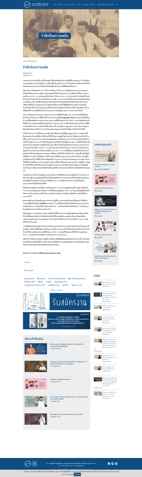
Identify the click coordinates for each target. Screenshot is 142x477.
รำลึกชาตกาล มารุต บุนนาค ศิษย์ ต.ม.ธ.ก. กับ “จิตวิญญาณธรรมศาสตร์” (109, 394)
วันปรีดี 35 (65, 285)
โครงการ (79, 5)
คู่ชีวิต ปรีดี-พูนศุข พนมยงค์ (76, 278)
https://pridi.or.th (87, 469)
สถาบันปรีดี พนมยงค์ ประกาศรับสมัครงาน (56, 301)
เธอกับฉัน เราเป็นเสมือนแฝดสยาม (60, 379)
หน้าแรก (55, 5)
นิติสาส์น (40, 282)
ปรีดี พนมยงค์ (41, 278)
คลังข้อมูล (86, 5)
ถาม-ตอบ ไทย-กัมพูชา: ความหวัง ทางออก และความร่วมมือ (108, 319)
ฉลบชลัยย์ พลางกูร (53, 285)
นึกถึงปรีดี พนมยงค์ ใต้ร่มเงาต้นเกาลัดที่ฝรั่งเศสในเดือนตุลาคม (105, 257)
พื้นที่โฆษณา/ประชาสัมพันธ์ (56, 290)
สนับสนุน (93, 5)
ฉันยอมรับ (77, 474)
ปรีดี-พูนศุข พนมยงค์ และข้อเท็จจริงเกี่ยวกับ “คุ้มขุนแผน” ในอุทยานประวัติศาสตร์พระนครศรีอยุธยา (68, 362)
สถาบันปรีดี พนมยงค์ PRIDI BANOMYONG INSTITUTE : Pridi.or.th (37, 4)
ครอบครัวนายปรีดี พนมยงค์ (56, 278)
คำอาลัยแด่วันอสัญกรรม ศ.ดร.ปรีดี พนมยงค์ (104, 165)
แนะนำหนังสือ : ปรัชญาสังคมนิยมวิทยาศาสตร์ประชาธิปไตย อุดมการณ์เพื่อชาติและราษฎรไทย (56, 320)
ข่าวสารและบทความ (70, 5)
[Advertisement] (56, 441)
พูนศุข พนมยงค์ (29, 278)
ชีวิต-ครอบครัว (32, 61)
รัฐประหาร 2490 (77, 285)
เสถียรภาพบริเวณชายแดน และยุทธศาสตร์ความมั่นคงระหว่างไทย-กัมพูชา (109, 330)
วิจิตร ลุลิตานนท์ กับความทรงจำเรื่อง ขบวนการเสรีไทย (66, 414)
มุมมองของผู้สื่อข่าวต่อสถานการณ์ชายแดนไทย (108, 368)
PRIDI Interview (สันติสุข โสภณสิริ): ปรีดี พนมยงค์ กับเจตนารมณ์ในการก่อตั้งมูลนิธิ (66, 345)
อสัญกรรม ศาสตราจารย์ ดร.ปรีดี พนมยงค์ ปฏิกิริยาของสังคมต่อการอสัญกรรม (105, 211)
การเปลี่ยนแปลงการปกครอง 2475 (34, 285)
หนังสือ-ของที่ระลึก (101, 5)
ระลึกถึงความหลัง (29, 282)
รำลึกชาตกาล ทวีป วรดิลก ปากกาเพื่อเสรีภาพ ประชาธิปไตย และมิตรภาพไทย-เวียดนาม (109, 296)
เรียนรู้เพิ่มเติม (69, 474)
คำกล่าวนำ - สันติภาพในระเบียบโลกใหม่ (108, 307)
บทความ (25, 61)
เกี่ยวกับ (60, 5)
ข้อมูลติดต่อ (111, 5)
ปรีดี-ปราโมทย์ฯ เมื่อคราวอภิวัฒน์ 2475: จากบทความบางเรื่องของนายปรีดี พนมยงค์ (69, 398)
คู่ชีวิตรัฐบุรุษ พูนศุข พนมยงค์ (103, 234)
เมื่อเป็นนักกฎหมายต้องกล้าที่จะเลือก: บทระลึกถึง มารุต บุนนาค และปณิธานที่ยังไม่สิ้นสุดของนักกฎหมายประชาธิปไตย (109, 382)
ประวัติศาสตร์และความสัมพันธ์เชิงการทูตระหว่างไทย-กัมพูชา (109, 358)
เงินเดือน (48, 282)
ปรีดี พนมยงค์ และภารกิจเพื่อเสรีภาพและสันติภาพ (109, 283)
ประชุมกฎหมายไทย (60, 282)
